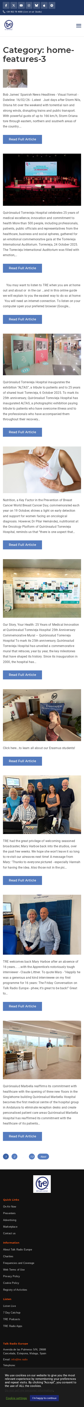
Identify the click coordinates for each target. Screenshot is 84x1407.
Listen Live (9, 1306)
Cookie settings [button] (16, 1398)
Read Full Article (22, 139)
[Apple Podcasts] (44, 5)
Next (43, 1156)
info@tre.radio (19, 1359)
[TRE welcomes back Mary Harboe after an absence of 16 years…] (42, 925)
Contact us (9, 1233)
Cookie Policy (11, 1282)
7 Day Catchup (11, 1312)
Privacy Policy (11, 1276)
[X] (13, 5)
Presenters (9, 1213)
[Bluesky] (36, 5)
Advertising (9, 1220)
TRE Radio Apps (12, 1326)
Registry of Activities (15, 1289)
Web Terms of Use (14, 1269)
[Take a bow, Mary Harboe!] (42, 804)
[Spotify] (51, 5)
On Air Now (9, 1206)
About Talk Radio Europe (17, 1249)
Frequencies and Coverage (18, 1263)
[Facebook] (6, 5)
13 (32, 1156)
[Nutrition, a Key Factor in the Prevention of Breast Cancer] (42, 469)
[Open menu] (78, 26)
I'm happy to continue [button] (44, 1398)
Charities (8, 1256)
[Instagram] (29, 5)
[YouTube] (21, 5)
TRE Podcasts (11, 1319)
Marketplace (10, 1226)
